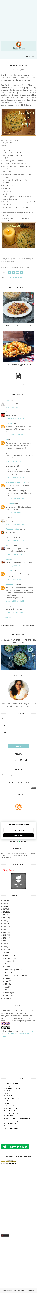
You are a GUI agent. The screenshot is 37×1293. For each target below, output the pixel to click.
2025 (5, 903)
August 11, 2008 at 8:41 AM (15, 524)
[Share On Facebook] (13, 272)
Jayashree (10, 504)
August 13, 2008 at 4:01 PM (15, 566)
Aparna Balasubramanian (16, 482)
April (7, 987)
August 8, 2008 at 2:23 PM (15, 461)
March (7, 990)
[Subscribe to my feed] (18, 810)
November (9, 958)
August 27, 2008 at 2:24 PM (15, 612)
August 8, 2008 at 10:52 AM (15, 435)
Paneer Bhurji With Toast (14, 970)
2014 (5, 935)
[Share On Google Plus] (17, 272)
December (9, 955)
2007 (5, 998)
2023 (5, 909)
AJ (7, 440)
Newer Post (8, 626)
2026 (5, 900)
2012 (4, 941)
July (6, 978)
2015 (4, 932)
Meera (8, 559)
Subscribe (18, 835)
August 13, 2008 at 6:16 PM (15, 580)
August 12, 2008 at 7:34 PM (15, 554)
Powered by (13, 841)
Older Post (28, 626)
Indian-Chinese (15, 278)
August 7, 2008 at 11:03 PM (15, 407)
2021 (4, 915)
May (6, 984)
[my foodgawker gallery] (18, 888)
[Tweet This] (9, 272)
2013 (5, 938)
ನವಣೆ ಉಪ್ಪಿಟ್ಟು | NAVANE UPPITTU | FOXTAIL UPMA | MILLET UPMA (18, 641)
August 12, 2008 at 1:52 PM (15, 541)
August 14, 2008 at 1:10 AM (15, 601)
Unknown (10, 423)
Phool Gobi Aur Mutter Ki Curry (16, 975)
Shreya (9, 412)
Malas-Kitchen (13, 1290)
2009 (5, 949)
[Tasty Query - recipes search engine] (7, 872)
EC (7, 518)
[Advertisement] (18, 18)
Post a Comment (10, 617)
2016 (5, 929)
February (8, 993)
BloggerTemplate (29, 1290)
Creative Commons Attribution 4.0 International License (17, 1033)
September (9, 964)
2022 (5, 912)
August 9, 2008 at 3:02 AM (15, 478)
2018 (4, 923)
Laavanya (10, 545)
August (7, 967)
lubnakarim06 (11, 584)
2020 (5, 918)
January (8, 996)
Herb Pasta (9, 973)
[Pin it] (21, 272)
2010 (5, 947)
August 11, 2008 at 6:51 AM (15, 499)
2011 (4, 944)
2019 (5, 921)
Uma (7, 401)
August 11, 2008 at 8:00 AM (15, 513)
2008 (5, 952)
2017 (4, 926)
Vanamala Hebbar (13, 529)
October (8, 961)
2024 (5, 906)
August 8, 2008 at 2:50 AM (15, 418)
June (7, 981)
